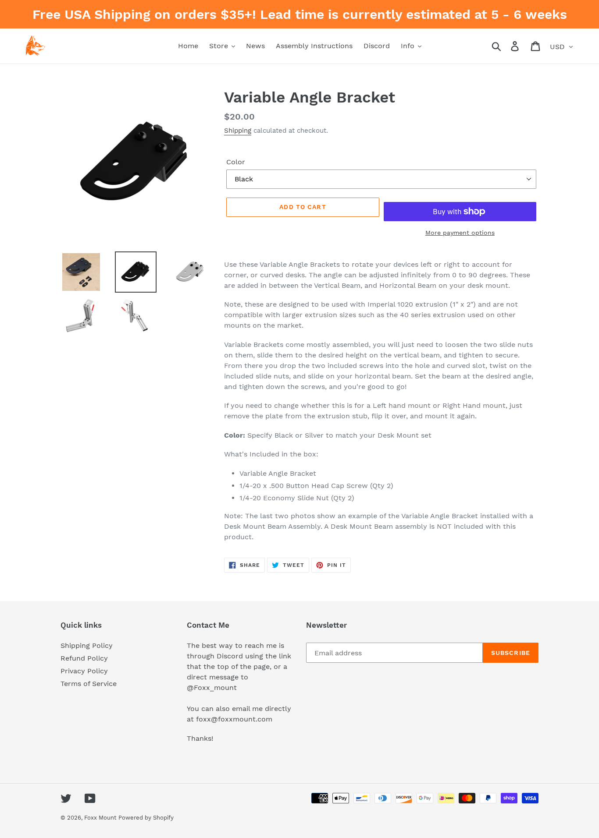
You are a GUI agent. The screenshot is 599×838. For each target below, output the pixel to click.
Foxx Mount (100, 817)
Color (235, 162)
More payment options (460, 232)
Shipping (237, 130)
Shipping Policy (87, 645)
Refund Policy (84, 658)
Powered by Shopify (146, 817)
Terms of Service (89, 683)
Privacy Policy (84, 671)
